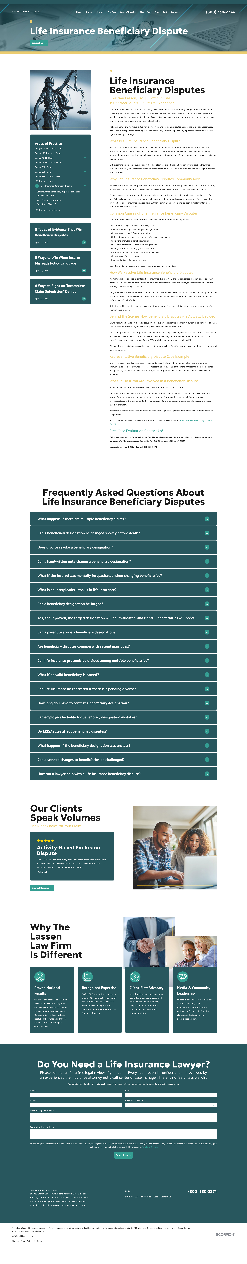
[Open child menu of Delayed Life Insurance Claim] (85, 149)
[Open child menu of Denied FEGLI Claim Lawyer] (85, 176)
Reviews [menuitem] (89, 12)
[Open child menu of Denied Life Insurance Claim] (85, 153)
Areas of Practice (143, 1196)
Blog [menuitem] (157, 12)
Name (33, 1090)
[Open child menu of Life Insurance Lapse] (85, 181)
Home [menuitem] (78, 12)
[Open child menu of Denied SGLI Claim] (85, 167)
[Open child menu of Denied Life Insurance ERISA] (85, 163)
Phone (33, 1100)
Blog (156, 1196)
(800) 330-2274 (220, 12)
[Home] (26, 12)
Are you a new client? (134, 1100)
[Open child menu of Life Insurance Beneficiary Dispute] (85, 186)
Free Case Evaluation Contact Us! (136, 430)
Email (127, 1090)
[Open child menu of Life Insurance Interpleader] (85, 210)
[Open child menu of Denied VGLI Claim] (85, 172)
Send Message (123, 1155)
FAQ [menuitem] (165, 12)
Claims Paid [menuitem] (145, 12)
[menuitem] (58, 148)
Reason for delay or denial (42, 1127)
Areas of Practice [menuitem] (128, 12)
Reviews (129, 1196)
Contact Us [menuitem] (176, 12)
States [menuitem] (100, 12)
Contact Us (166, 1196)
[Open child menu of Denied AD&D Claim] (85, 158)
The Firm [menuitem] (112, 12)
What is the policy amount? (42, 1110)
